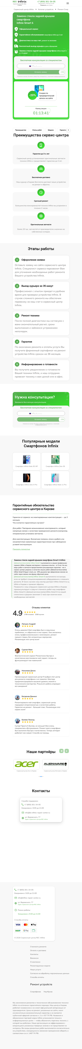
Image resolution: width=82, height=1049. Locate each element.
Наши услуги (35, 969)
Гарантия (63, 130)
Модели (51, 130)
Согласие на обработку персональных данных (49, 973)
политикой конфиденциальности (56, 76)
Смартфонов (35, 992)
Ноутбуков (48, 992)
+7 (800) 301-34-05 (46, 1)
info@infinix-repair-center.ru (29, 898)
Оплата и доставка (38, 950)
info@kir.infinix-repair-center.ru (37, 813)
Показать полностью (21, 549)
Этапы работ (37, 130)
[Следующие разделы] (68, 130)
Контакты (34, 954)
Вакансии (34, 958)
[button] (61, 751)
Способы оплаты (37, 977)
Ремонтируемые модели (40, 966)
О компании (35, 962)
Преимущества (20, 130)
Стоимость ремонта (38, 947)
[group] (26, 765)
